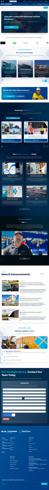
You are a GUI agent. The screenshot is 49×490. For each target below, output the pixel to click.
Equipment (2, 7)
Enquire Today (13, 118)
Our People (12, 443)
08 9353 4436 (31, 461)
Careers (36, 1)
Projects (40, 1)
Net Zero (7, 7)
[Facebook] (1, 1)
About (11, 439)
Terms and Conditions (33, 449)
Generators (12, 458)
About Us (25, 1)
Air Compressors (13, 462)
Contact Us (30, 1)
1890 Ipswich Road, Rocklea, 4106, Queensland (38, 464)
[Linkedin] (3, 1)
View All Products (8, 75)
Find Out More (35, 130)
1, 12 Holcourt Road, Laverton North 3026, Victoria (37, 469)
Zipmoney (31, 447)
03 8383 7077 (31, 470)
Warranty (30, 439)
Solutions (14, 7)
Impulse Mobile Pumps (14, 468)
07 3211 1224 (31, 465)
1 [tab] (1, 146)
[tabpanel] (9, 68)
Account (40, 4)
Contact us (11, 27)
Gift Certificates (32, 443)
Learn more (24, 209)
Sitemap (30, 451)
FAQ (29, 441)
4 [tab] (5, 146)
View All (42, 273)
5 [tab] (6, 146)
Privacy (30, 445)
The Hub (11, 7)
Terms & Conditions (28, 421)
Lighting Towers (13, 464)
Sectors (19, 7)
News (22, 7)
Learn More (31, 118)
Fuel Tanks (12, 466)
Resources (46, 1)
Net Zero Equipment (14, 460)
